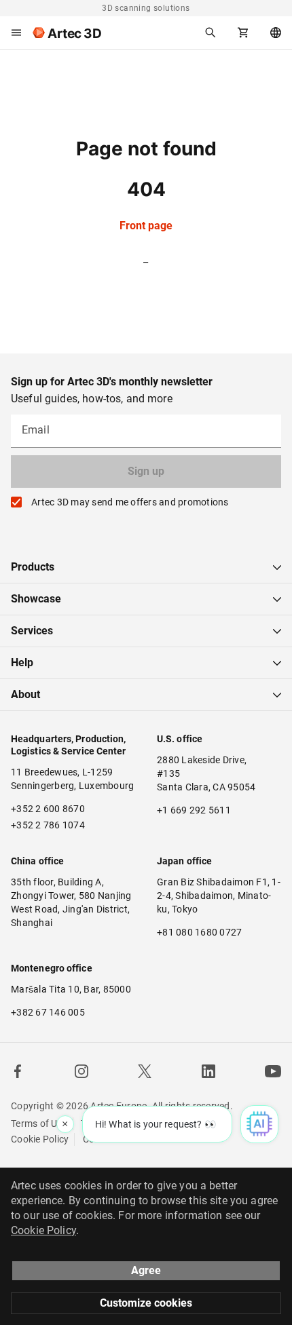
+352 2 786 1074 (48, 825)
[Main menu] (16, 32)
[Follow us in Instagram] (81, 1071)
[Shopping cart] (243, 32)
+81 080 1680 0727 (199, 932)
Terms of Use (39, 1123)
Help (22, 662)
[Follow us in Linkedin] (208, 1071)
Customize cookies (146, 1303)
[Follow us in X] (144, 1071)
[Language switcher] (275, 32)
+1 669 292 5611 (194, 810)
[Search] (210, 32)
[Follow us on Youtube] (273, 1071)
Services (32, 630)
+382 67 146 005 (48, 1012)
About (25, 694)
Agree (146, 1270)
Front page (146, 225)
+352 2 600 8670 (48, 808)
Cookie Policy (40, 1139)
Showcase (36, 598)
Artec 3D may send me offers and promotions (130, 502)
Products (32, 566)
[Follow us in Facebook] (17, 1071)
